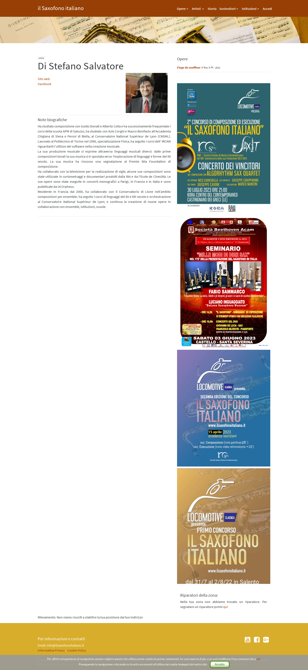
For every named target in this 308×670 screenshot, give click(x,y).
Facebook (44, 84)
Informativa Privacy (51, 650)
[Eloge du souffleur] (202, 67)
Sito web (44, 79)
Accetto (220, 664)
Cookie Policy (76, 650)
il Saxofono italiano (61, 7)
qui (258, 659)
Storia (212, 8)
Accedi (267, 8)
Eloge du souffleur (189, 67)
